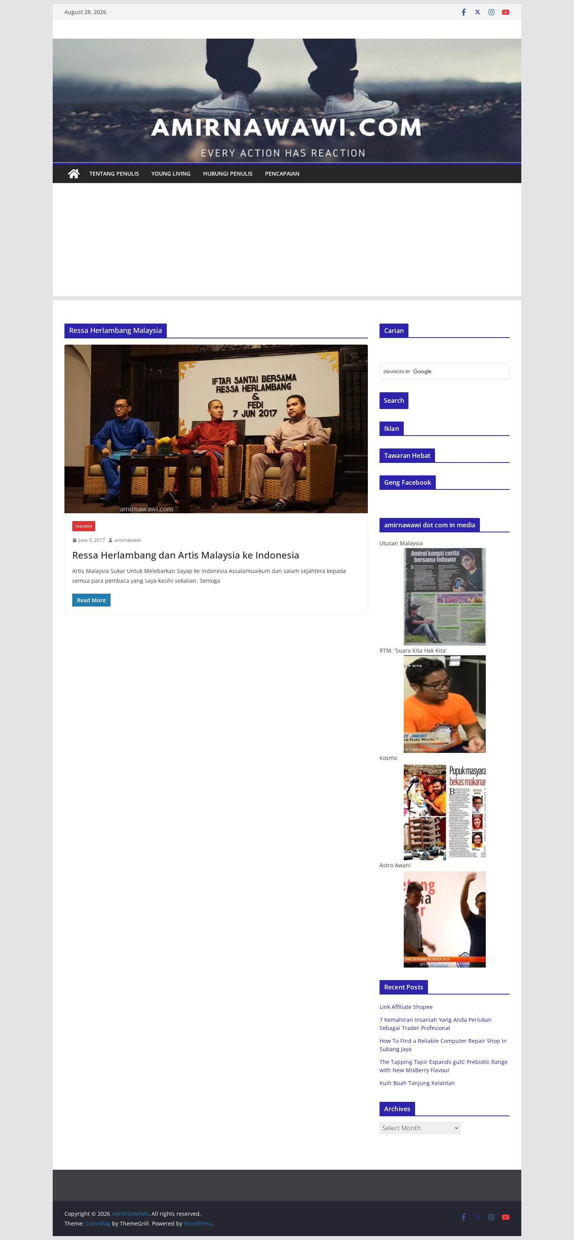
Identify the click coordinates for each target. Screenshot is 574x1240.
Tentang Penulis (114, 173)
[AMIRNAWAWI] (287, 44)
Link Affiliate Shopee (406, 1007)
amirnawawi (127, 540)
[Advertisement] (287, 241)
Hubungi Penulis (228, 173)
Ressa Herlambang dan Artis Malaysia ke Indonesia (185, 554)
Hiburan (83, 526)
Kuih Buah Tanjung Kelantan (417, 1083)
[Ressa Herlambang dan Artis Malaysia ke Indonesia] (216, 429)
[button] (216, 429)
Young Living (171, 173)
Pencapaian (282, 173)
